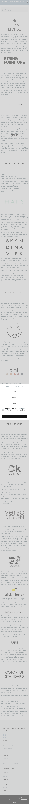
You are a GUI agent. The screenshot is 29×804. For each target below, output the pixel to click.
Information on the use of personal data (13, 409)
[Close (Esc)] (27, 385)
